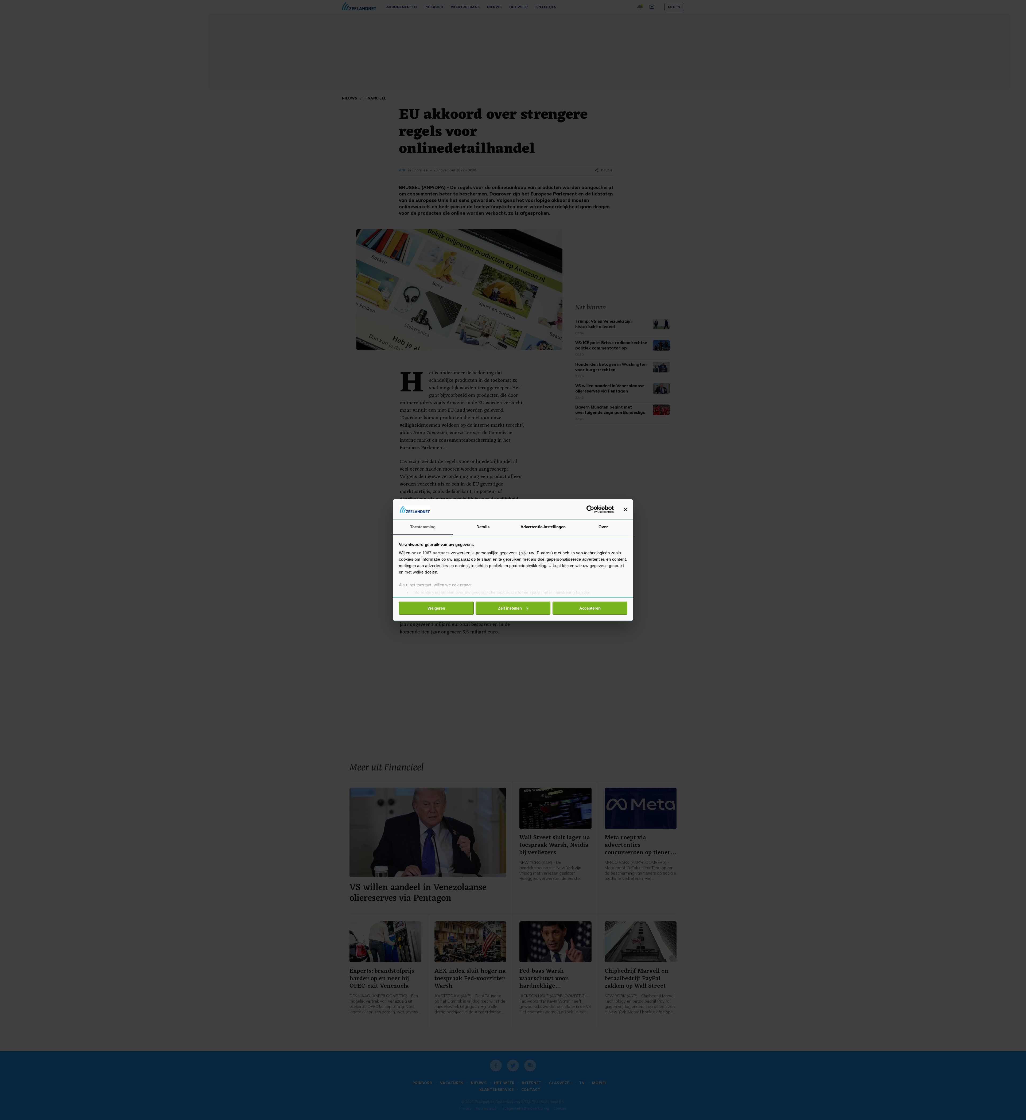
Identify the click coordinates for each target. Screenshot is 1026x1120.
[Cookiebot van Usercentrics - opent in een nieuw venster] (590, 509)
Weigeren (436, 608)
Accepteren (590, 608)
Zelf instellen (510, 608)
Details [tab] (482, 527)
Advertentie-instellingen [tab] (543, 527)
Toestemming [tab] (423, 527)
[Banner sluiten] (625, 509)
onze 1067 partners (430, 553)
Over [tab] (603, 527)
